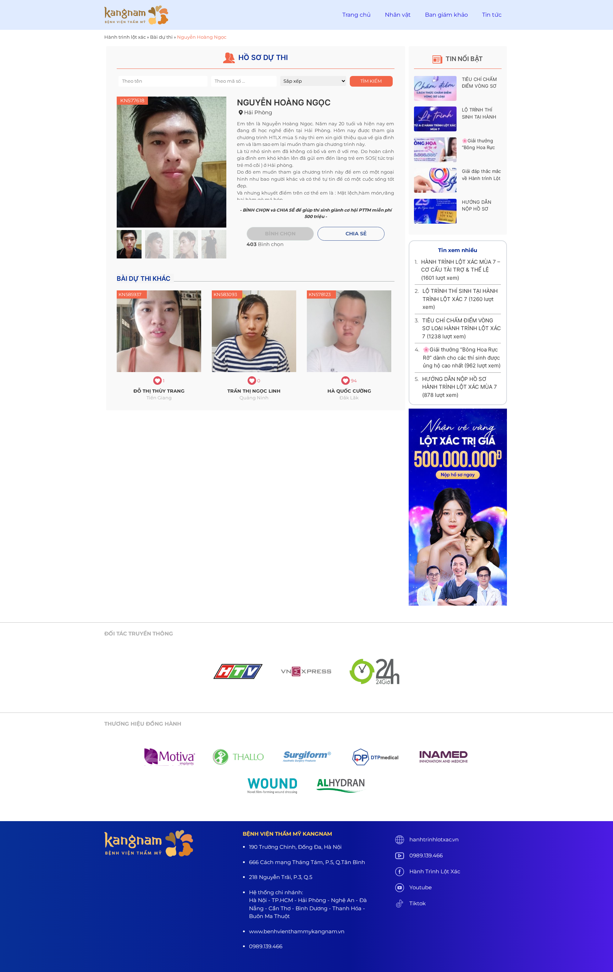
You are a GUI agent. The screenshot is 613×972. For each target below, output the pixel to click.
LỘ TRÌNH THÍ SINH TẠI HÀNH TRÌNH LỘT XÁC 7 (481, 116)
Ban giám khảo (446, 14)
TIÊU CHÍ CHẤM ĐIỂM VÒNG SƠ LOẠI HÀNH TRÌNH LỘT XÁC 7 (461, 328)
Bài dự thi (161, 37)
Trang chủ (356, 14)
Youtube (420, 887)
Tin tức (492, 14)
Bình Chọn (280, 233)
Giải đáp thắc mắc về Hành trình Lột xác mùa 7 (481, 178)
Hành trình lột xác (125, 37)
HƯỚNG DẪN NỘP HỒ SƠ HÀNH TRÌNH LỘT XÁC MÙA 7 (459, 387)
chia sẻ (356, 233)
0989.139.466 (426, 855)
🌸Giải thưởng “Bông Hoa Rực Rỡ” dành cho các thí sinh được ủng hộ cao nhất (462, 357)
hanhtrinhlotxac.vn (434, 839)
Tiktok (417, 903)
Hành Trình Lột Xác (434, 871)
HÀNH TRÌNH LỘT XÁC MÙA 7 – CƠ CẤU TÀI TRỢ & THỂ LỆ (460, 269)
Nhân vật (398, 14)
